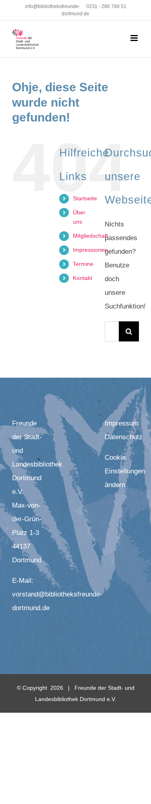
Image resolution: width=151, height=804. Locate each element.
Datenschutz (124, 437)
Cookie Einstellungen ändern (125, 471)
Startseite (85, 198)
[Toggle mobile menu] (134, 38)
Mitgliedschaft (90, 235)
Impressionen (90, 250)
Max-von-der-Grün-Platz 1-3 (26, 519)
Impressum (122, 423)
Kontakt (82, 278)
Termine (83, 264)
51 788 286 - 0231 (106, 6)
